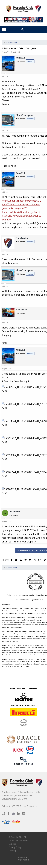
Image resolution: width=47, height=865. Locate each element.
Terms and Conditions (18, 840)
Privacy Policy (14, 847)
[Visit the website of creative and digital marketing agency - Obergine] (23, 858)
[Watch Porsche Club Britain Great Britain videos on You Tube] (13, 813)
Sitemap (12, 850)
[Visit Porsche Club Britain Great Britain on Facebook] (8, 813)
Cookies (12, 843)
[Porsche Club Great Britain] (23, 8)
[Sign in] (22, 29)
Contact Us (32, 806)
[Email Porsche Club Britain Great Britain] (23, 813)
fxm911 (6, 52)
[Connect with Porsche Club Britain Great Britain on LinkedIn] (18, 813)
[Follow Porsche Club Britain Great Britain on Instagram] (3, 813)
